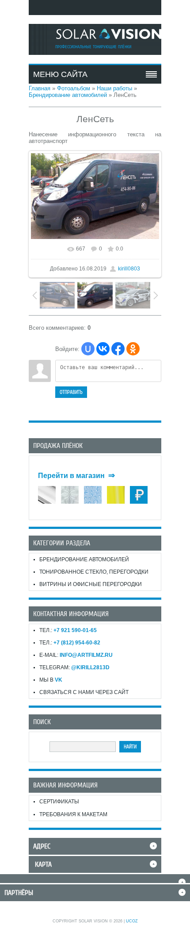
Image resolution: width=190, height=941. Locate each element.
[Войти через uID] (88, 348)
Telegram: (74, 667)
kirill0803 (129, 269)
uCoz (132, 921)
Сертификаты (59, 801)
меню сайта (60, 74)
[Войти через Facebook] (118, 348)
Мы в (50, 680)
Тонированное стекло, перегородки (93, 572)
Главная (39, 88)
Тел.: (68, 630)
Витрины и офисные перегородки (90, 584)
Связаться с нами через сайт (84, 692)
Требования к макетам (73, 814)
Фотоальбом (73, 88)
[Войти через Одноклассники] (133, 348)
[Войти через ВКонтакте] (103, 348)
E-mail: (76, 655)
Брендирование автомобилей (68, 95)
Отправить (71, 392)
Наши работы (114, 88)
